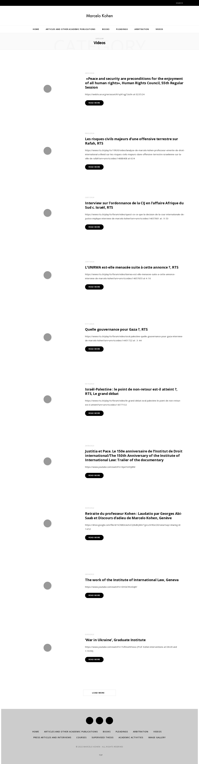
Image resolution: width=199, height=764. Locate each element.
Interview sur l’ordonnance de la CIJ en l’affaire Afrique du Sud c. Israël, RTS (134, 205)
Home (36, 29)
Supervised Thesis (103, 737)
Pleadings (122, 29)
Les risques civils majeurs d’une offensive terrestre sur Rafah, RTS (131, 141)
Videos (159, 29)
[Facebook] (89, 720)
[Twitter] (99, 720)
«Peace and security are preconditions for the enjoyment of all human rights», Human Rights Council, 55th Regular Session (134, 83)
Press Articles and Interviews (52, 737)
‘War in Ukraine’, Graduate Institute (115, 639)
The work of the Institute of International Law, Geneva (132, 579)
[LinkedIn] (109, 720)
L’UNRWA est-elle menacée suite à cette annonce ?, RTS (131, 267)
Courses (81, 737)
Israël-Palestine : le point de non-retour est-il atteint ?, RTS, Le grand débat (131, 391)
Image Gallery (157, 737)
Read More (94, 103)
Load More (98, 692)
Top (100, 755)
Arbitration (141, 29)
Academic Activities (131, 737)
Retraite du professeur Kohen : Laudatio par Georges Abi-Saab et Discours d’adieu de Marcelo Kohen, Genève (133, 515)
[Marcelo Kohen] (99, 15)
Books (106, 29)
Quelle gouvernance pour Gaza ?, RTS (116, 329)
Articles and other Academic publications (70, 29)
